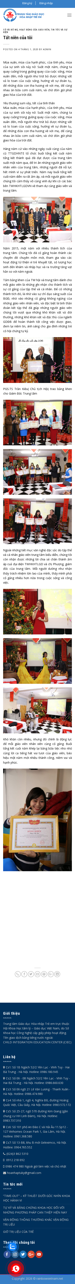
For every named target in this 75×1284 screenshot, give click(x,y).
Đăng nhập (46, 3)
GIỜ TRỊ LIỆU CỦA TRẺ (18, 1232)
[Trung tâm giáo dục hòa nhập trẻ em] (25, 15)
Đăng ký (27, 3)
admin (47, 49)
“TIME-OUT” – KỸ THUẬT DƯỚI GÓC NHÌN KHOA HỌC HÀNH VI (36, 1198)
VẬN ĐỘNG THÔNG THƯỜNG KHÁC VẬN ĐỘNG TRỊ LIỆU (36, 1222)
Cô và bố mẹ (10, 29)
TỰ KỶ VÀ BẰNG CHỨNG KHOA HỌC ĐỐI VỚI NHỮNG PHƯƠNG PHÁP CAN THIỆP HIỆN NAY (35, 1210)
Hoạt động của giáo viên (34, 29)
